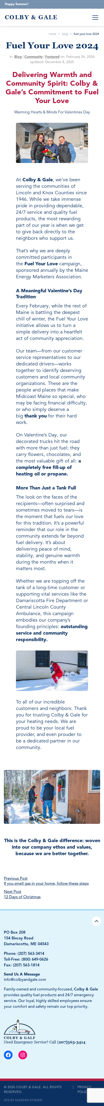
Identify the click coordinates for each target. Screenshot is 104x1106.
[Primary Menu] (95, 17)
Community (33, 57)
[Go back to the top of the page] (96, 921)
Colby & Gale (31, 17)
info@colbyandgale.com (25, 979)
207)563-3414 (72, 1042)
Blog (65, 34)
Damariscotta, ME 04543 (26, 944)
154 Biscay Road (18, 938)
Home (52, 34)
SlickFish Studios (28, 1100)
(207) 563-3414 (31, 953)
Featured (52, 57)
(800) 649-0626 (35, 959)
